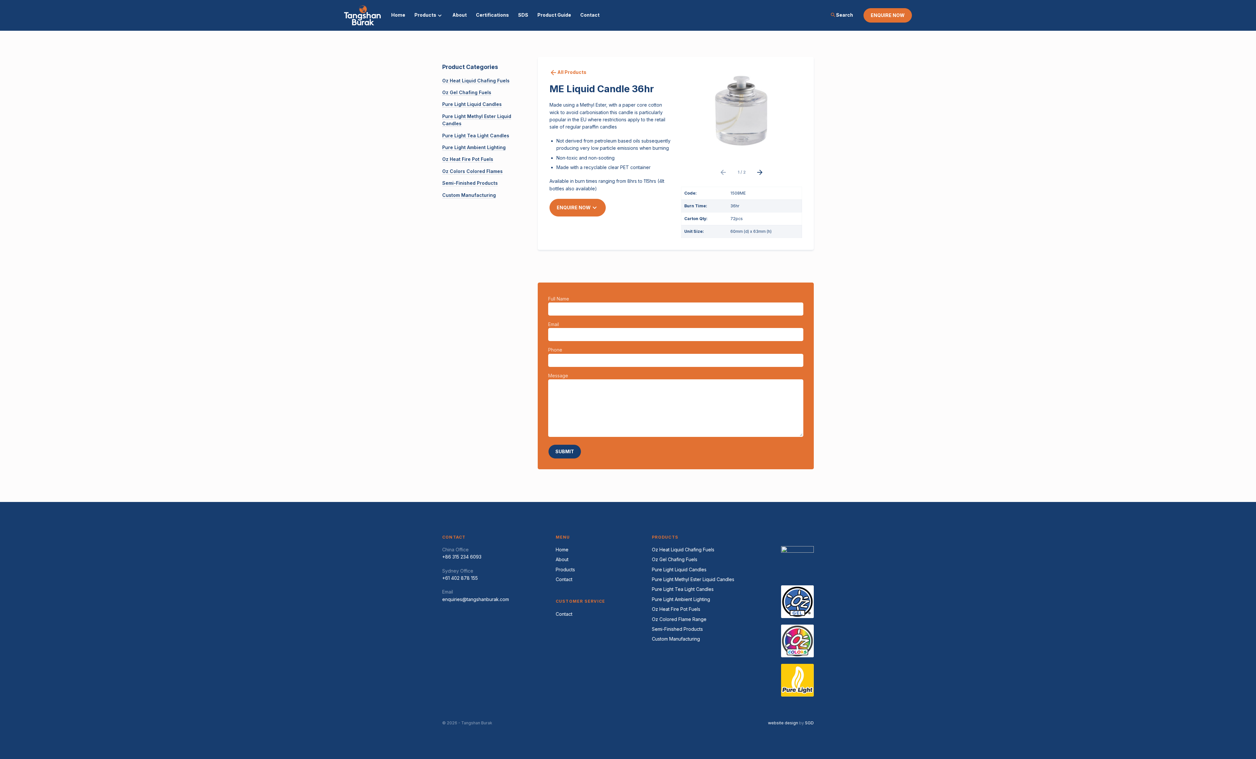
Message (559, 375)
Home (398, 15)
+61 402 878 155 (460, 578)
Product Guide (554, 15)
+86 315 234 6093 (461, 557)
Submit (564, 451)
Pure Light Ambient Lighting (474, 147)
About (459, 15)
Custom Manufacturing (469, 195)
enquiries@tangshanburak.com (475, 599)
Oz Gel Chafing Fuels (466, 92)
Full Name (559, 299)
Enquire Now (578, 208)
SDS (523, 15)
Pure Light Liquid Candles (472, 104)
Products (425, 15)
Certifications (492, 15)
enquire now (888, 15)
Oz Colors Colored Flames (472, 171)
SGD (809, 722)
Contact (590, 15)
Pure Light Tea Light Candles (475, 135)
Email (554, 324)
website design (783, 722)
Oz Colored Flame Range (679, 619)
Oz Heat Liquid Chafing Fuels (476, 80)
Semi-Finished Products (470, 183)
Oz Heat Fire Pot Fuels (467, 159)
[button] (723, 172)
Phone (556, 350)
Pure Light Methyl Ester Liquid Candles (693, 579)
